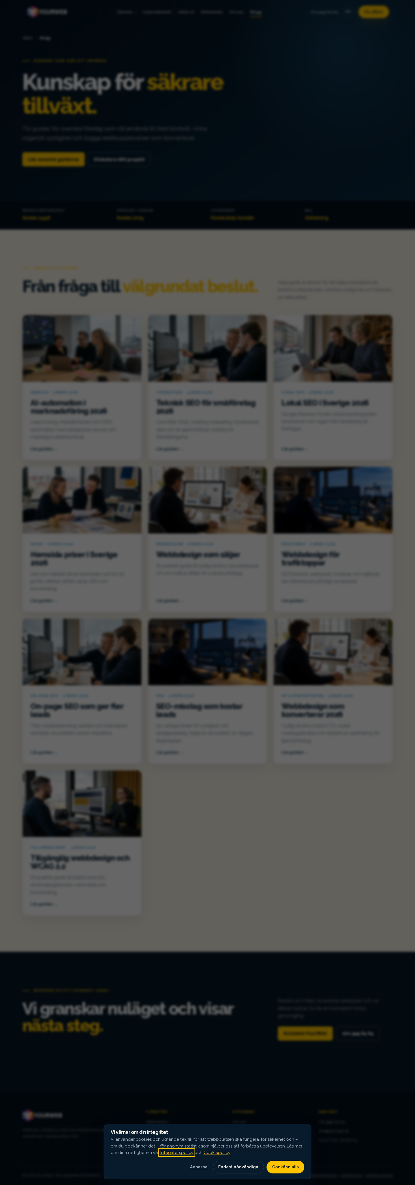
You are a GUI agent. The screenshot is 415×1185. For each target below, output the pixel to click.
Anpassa (198, 1166)
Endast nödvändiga (238, 1166)
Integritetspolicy (176, 1152)
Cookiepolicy (217, 1152)
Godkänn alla (285, 1166)
